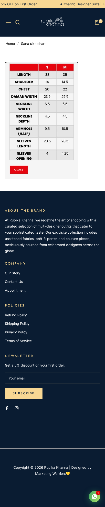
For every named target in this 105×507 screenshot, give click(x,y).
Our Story (12, 273)
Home (10, 43)
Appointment (15, 290)
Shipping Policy (17, 323)
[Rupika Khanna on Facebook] (7, 408)
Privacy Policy (16, 332)
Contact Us (14, 281)
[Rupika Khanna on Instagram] (17, 408)
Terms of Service (18, 341)
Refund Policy (16, 315)
